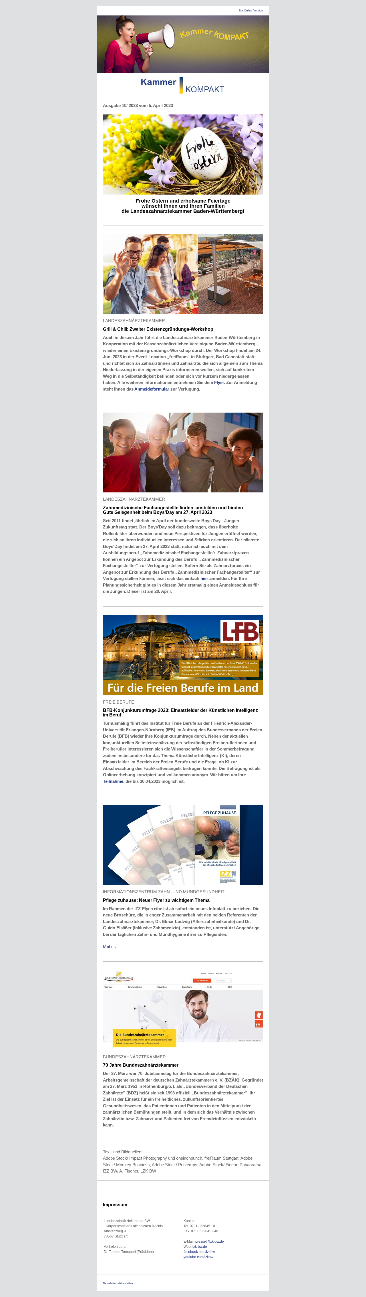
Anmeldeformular (151, 389)
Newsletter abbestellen (118, 1283)
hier (204, 578)
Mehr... (109, 946)
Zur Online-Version (251, 10)
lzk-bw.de (200, 1247)
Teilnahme (113, 781)
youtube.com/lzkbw (198, 1257)
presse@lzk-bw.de (209, 1241)
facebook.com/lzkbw (199, 1252)
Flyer (219, 382)
